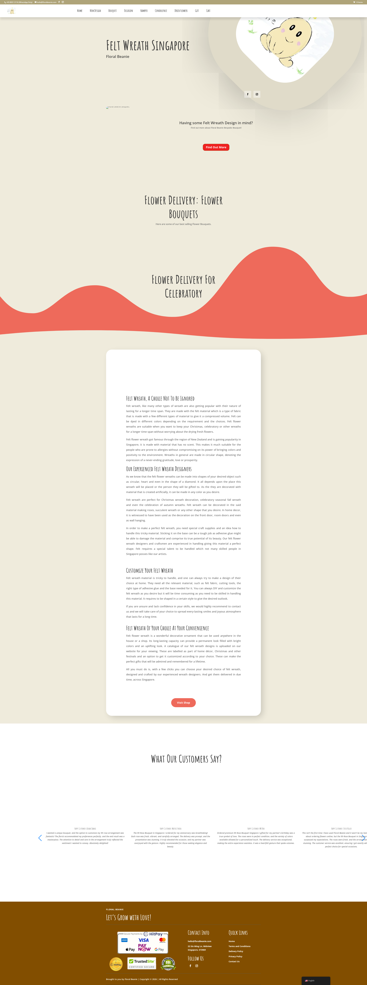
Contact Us (234, 961)
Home (232, 941)
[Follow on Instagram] (256, 94)
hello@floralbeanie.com (199, 941)
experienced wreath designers (181, 674)
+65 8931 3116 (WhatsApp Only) (19, 2)
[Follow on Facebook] (247, 94)
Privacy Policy (235, 956)
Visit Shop (183, 702)
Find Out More (216, 147)
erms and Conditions (240, 946)
